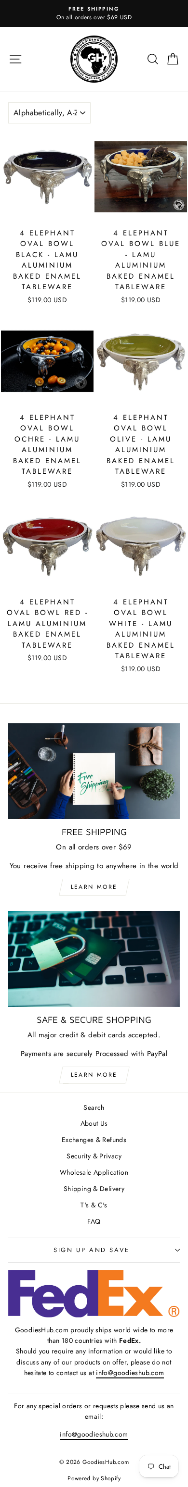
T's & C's (94, 1205)
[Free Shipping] (94, 771)
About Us (94, 1123)
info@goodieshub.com (130, 1372)
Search (93, 1107)
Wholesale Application (94, 1172)
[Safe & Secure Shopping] (94, 959)
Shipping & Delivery (94, 1188)
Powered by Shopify (94, 1478)
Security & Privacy (94, 1156)
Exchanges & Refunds (94, 1139)
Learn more (94, 887)
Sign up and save (92, 1249)
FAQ (93, 1221)
